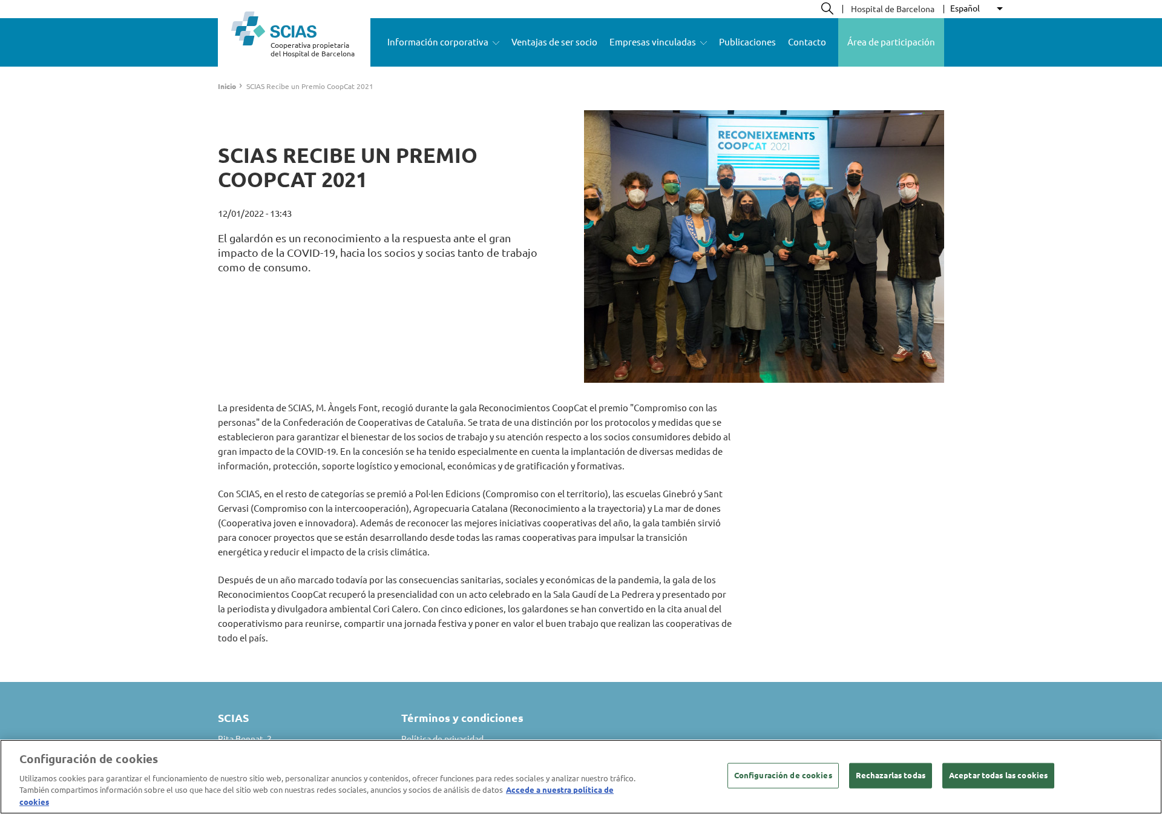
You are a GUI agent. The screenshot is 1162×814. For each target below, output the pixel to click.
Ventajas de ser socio (554, 42)
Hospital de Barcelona (892, 9)
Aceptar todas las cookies (998, 775)
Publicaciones (747, 42)
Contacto (807, 42)
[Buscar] (827, 8)
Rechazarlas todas (890, 775)
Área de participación (891, 42)
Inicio (227, 86)
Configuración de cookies (783, 775)
